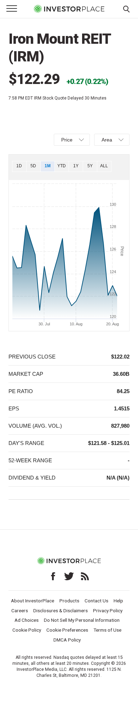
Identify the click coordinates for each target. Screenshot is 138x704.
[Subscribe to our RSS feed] (85, 576)
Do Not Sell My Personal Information (82, 620)
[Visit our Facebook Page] (53, 576)
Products (69, 600)
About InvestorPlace (32, 600)
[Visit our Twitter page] (69, 576)
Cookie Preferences (67, 630)
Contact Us (96, 600)
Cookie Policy (26, 630)
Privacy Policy (107, 610)
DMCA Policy (67, 640)
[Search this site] (126, 8)
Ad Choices (27, 620)
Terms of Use (107, 630)
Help (118, 600)
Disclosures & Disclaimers (60, 610)
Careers (19, 610)
